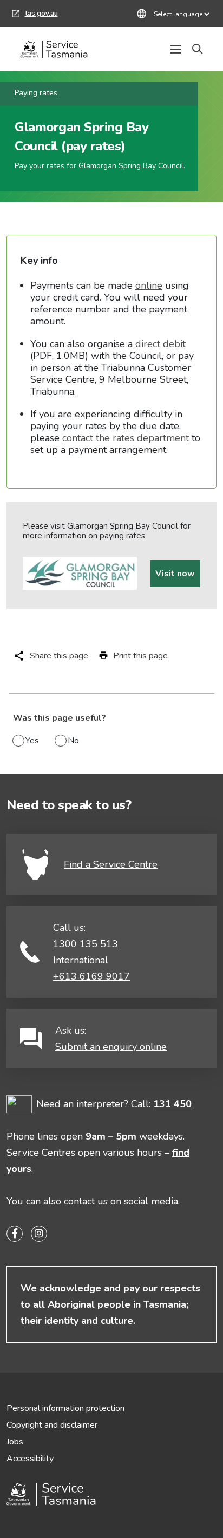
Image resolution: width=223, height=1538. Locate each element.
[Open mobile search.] (197, 49)
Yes (32, 741)
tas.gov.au (35, 15)
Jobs (14, 1442)
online (148, 285)
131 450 (172, 1103)
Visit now (175, 574)
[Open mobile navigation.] (175, 49)
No (73, 741)
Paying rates (36, 93)
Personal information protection (65, 1408)
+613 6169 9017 (91, 976)
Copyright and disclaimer (51, 1425)
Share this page (59, 656)
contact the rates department (125, 437)
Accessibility (30, 1458)
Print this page (140, 656)
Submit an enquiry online (111, 1046)
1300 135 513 (85, 943)
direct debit (160, 343)
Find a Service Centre (111, 864)
